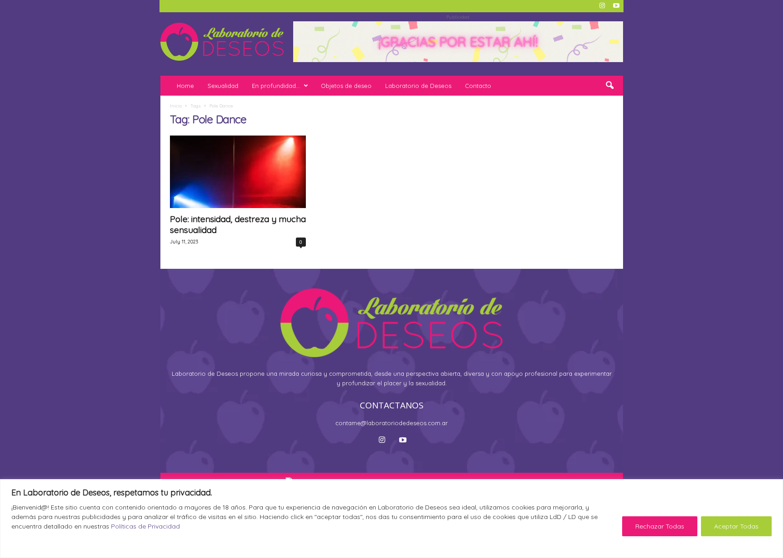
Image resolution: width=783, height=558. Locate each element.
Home (185, 85)
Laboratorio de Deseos (418, 85)
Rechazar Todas (659, 526)
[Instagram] (602, 6)
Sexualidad (223, 85)
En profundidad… (276, 85)
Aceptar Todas (736, 526)
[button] (609, 86)
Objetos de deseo (346, 85)
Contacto (478, 85)
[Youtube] (616, 6)
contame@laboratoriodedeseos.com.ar (391, 423)
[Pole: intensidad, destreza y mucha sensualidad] (238, 172)
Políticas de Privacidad (145, 526)
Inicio (176, 106)
